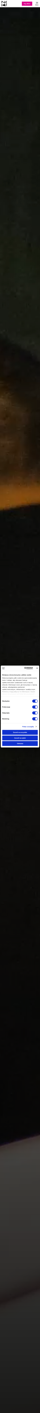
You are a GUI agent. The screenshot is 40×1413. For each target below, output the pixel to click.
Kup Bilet (27, 4)
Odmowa (20, 743)
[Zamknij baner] (37, 668)
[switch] (35, 707)
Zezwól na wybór (20, 738)
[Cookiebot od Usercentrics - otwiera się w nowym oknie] (25, 668)
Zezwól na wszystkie (20, 732)
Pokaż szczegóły (28, 726)
